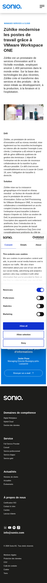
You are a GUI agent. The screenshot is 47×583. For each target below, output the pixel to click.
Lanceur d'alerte (10, 514)
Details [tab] (23, 245)
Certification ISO (10, 503)
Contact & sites (9, 506)
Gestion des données (12, 425)
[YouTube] (9, 527)
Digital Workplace (10, 418)
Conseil (6, 447)
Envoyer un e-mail (22, 373)
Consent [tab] (8, 245)
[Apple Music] (18, 527)
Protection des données (13, 559)
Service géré (8, 458)
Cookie (6, 569)
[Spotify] (14, 527)
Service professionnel (12, 451)
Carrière (7, 510)
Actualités (7, 481)
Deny (23, 343)
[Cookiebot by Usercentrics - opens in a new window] (33, 237)
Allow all (23, 326)
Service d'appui (9, 455)
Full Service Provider (11, 444)
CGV (5, 562)
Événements (8, 484)
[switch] (40, 298)
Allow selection (24, 334)
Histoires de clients (11, 477)
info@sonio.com (14, 532)
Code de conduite (10, 566)
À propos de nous (15, 497)
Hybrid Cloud (8, 422)
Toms (6, 573)
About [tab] (38, 245)
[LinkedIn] (5, 527)
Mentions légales (10, 555)
